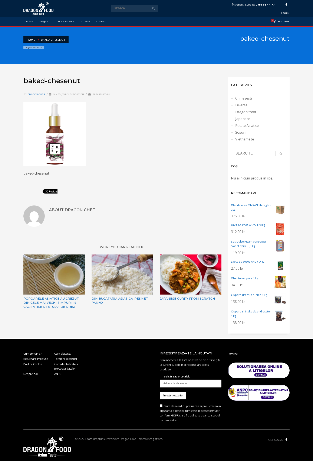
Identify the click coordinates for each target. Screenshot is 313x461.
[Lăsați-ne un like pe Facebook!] (286, 439)
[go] (153, 8)
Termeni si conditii (66, 359)
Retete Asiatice (247, 125)
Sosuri (240, 132)
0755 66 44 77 (265, 4)
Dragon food (245, 112)
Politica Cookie (32, 364)
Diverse (241, 105)
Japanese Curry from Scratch (187, 299)
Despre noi (30, 374)
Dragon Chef (36, 94)
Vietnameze (244, 139)
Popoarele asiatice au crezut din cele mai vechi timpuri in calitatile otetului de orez (51, 303)
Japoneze (242, 118)
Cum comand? (32, 354)
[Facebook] (286, 4)
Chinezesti (243, 98)
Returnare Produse (35, 359)
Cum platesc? (62, 354)
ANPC (57, 374)
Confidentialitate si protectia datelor (66, 366)
